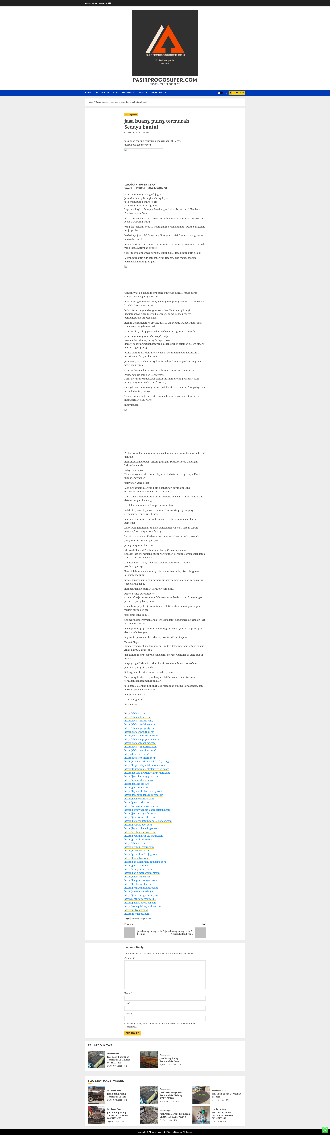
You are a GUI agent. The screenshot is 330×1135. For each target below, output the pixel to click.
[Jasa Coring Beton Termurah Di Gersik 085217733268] (201, 1115)
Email (128, 1003)
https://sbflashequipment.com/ (141, 739)
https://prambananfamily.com (141, 887)
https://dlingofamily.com (138, 869)
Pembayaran (128, 92)
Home (88, 92)
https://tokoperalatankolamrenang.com (146, 768)
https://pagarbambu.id (136, 865)
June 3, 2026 (114, 1122)
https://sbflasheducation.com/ (141, 735)
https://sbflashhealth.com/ (139, 731)
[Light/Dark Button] (220, 93)
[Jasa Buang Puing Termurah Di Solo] (149, 1059)
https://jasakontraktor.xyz (138, 780)
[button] (225, 92)
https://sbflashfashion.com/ (139, 724)
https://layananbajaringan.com (141, 828)
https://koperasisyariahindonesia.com (145, 765)
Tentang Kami (101, 92)
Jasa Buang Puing (114, 1090)
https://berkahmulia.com (138, 884)
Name (128, 993)
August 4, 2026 (115, 1066)
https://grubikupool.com (138, 824)
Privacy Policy (158, 92)
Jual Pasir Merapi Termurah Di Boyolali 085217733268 (175, 1115)
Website (128, 1013)
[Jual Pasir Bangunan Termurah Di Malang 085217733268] (96, 1059)
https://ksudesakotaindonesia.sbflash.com (148, 820)
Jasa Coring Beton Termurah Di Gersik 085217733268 (222, 1115)
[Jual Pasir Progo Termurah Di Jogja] (201, 1095)
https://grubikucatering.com (140, 831)
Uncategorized (131, 115)
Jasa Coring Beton (219, 1109)
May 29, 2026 (167, 1120)
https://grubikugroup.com (139, 846)
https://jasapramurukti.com (140, 817)
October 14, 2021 (143, 133)
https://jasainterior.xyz (137, 787)
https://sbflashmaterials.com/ (140, 746)
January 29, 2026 (169, 1065)
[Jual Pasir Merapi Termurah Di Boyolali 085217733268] (149, 1115)
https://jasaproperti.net (137, 783)
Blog (115, 92)
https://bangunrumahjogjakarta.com (145, 861)
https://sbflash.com (135, 843)
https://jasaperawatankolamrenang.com (147, 772)
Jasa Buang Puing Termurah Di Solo (169, 1060)
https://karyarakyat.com (137, 876)
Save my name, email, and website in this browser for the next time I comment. (161, 1025)
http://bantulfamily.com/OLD (140, 898)
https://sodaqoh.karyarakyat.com (143, 906)
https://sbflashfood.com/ (137, 717)
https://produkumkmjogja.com (141, 854)
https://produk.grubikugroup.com (143, 835)
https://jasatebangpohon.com (140, 813)
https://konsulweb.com (137, 858)
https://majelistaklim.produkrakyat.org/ (146, 761)
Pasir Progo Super (219, 1090)
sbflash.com (139, 713)
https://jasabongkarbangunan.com (143, 794)
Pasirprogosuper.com (165, 80)
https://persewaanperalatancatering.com (147, 809)
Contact (142, 92)
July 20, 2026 (219, 1100)
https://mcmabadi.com (137, 913)
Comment (129, 958)
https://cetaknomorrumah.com (141, 806)
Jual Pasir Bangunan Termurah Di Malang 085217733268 (118, 1059)
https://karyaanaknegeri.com (140, 880)
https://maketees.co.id (136, 850)
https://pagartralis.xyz (136, 802)
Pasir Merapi (165, 1111)
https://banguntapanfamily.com (142, 872)
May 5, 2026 (219, 1122)
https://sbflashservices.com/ (140, 750)
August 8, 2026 (115, 1100)
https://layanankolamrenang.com (143, 791)
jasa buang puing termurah (141, 918)
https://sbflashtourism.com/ (140, 757)
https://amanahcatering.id (139, 891)
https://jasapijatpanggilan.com (141, 776)
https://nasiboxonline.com (139, 798)
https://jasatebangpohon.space (141, 895)
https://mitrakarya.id (136, 909)
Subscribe (239, 92)
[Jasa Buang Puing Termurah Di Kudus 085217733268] (96, 1115)
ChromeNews (173, 1131)
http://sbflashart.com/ (136, 754)
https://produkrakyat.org (138, 839)
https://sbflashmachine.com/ (140, 742)
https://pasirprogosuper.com (140, 902)
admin (129, 133)
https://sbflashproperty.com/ (140, 728)
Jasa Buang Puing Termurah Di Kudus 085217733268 (117, 1115)
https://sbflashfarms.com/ (138, 720)
